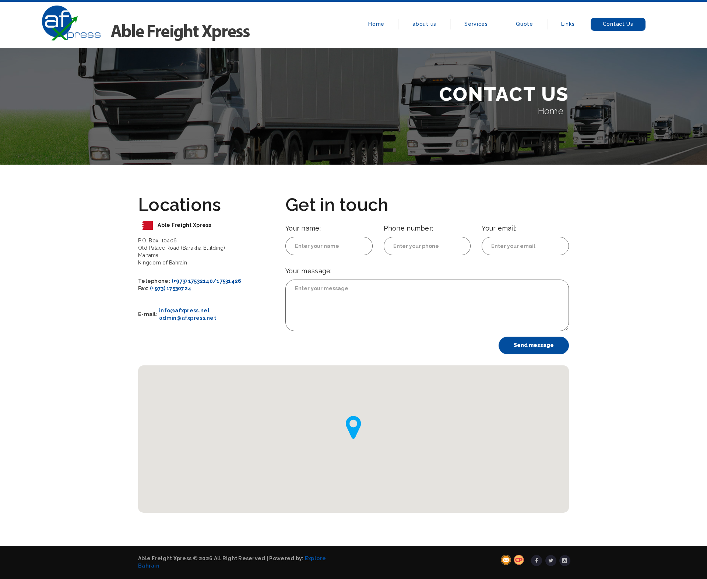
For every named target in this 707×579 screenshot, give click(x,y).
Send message (534, 345)
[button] (353, 427)
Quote (524, 24)
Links (568, 24)
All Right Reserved (239, 558)
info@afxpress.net (184, 310)
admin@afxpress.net (187, 318)
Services (476, 24)
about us (424, 24)
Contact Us (618, 24)
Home (376, 24)
